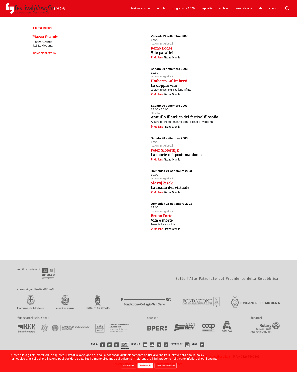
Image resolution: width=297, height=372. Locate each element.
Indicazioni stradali (44, 53)
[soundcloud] (152, 344)
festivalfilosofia (141, 8)
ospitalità (207, 8)
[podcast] (166, 344)
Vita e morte (162, 220)
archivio (224, 8)
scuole (161, 8)
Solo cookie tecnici (166, 365)
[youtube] (145, 344)
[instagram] (116, 344)
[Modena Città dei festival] (125, 347)
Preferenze (128, 365)
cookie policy (195, 355)
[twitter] (109, 344)
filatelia (155, 113)
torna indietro (43, 27)
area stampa (244, 8)
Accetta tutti (145, 365)
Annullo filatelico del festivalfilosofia (184, 116)
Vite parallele (163, 52)
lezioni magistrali (162, 43)
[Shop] (202, 344)
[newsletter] (187, 344)
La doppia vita (164, 85)
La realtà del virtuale (170, 187)
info (271, 8)
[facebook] (102, 344)
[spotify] (159, 344)
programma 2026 (183, 8)
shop (262, 8)
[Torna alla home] (35, 8)
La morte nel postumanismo (176, 154)
